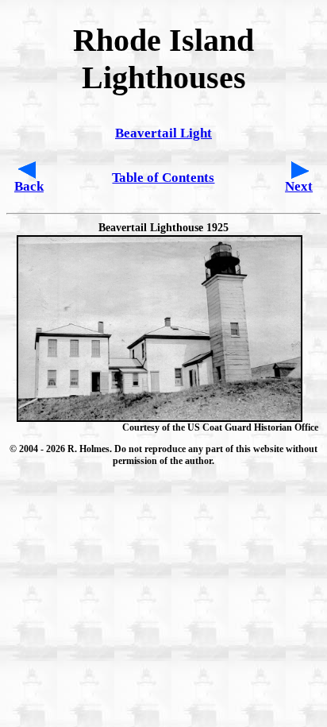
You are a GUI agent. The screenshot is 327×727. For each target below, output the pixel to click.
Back (29, 186)
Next (299, 186)
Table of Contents (163, 177)
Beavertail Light (163, 133)
